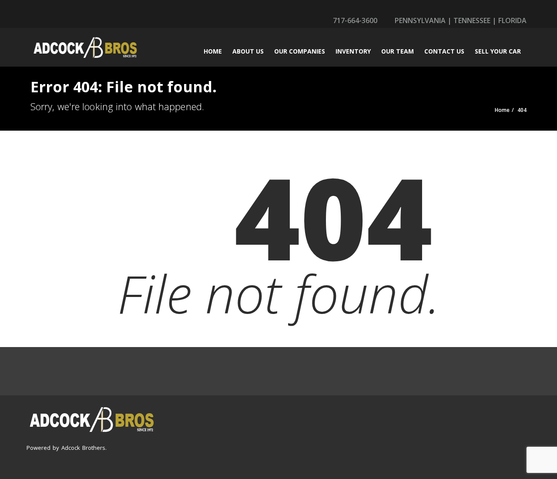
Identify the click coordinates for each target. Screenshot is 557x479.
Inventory (353, 51)
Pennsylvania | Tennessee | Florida (460, 20)
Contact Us (444, 51)
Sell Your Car (498, 51)
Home (213, 51)
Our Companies (299, 51)
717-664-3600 (354, 20)
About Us (248, 51)
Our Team (397, 51)
